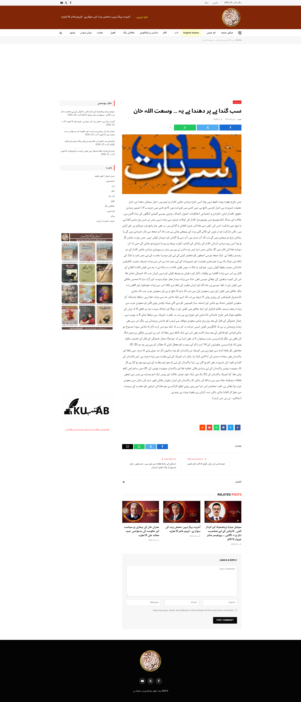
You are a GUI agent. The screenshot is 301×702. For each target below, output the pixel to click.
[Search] (61, 32)
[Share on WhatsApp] (185, 128)
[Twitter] (252, 217)
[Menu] (239, 32)
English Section (191, 33)
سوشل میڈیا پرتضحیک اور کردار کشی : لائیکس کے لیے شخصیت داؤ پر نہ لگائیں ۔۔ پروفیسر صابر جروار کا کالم (223, 533)
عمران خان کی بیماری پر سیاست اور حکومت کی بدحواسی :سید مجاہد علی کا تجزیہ (118, 16)
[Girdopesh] (231, 17)
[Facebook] (252, 209)
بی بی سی (237, 102)
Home (238, 40)
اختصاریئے (110, 181)
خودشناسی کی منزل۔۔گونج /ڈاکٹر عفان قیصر (206, 464)
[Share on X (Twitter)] (208, 128)
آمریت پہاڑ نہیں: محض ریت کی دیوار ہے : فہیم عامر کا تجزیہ (182, 529)
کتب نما (111, 196)
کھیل (113, 33)
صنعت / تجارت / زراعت (105, 221)
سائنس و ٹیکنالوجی (149, 33)
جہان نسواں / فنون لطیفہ (105, 176)
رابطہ (206, 3)
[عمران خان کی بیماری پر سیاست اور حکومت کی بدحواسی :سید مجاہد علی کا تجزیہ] (140, 512)
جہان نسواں (86, 33)
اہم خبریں (211, 33)
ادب (176, 33)
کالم (165, 33)
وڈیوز (72, 33)
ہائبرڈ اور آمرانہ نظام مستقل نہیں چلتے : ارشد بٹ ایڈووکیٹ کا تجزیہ (88, 151)
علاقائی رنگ (129, 33)
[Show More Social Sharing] (170, 128)
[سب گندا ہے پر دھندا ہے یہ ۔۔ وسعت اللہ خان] (181, 164)
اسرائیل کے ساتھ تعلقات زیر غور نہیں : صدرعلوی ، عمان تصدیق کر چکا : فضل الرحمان (152, 466)
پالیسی (215, 3)
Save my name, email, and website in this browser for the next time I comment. (193, 610)
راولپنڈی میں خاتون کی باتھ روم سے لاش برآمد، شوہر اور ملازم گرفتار (90, 142)
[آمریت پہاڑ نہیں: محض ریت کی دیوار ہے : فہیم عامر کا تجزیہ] (181, 512)
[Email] (252, 233)
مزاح (113, 216)
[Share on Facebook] (230, 128)
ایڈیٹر (239, 119)
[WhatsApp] (252, 225)
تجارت (100, 33)
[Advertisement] (150, 72)
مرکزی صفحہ (227, 33)
